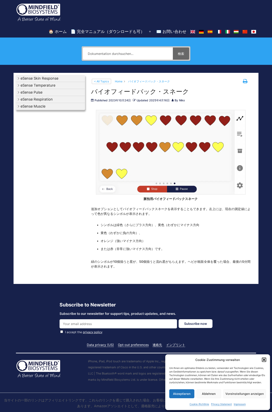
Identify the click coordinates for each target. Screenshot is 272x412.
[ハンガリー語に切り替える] (236, 31)
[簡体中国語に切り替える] (245, 31)
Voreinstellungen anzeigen (244, 394)
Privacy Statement (221, 404)
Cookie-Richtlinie (199, 404)
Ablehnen (209, 394)
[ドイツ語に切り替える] (201, 31)
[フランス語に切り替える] (218, 31)
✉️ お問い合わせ (171, 31)
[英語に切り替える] (192, 31)
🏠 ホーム (58, 31)
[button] (264, 360)
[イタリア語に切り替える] (227, 31)
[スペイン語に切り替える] (210, 31)
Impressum (240, 404)
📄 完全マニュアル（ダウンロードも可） (108, 31)
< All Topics (101, 81)
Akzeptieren (182, 394)
